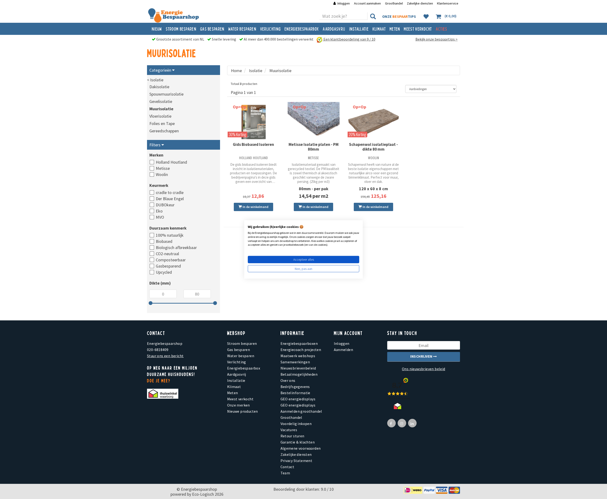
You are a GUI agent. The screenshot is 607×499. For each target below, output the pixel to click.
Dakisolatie (159, 86)
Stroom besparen (181, 29)
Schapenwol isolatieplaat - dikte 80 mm (373, 147)
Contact (287, 466)
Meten (395, 29)
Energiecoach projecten (301, 349)
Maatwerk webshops (298, 355)
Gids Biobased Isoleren (253, 144)
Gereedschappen (164, 131)
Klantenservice (447, 3)
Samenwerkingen (295, 362)
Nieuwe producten (242, 411)
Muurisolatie (161, 108)
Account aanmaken (368, 3)
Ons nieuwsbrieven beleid (423, 368)
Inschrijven (421, 356)
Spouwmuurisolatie (166, 94)
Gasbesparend (168, 265)
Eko (159, 210)
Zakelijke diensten (420, 3)
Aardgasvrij (334, 29)
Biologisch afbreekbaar (176, 247)
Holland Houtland (171, 162)
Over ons (288, 380)
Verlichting (270, 29)
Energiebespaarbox (302, 29)
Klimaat (379, 29)
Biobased (164, 241)
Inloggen (343, 3)
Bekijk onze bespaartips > (436, 39)
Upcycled (164, 272)
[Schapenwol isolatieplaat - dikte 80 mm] (374, 122)
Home (236, 70)
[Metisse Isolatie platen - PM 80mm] (314, 122)
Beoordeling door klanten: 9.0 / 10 (303, 489)
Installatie (359, 29)
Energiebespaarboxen (299, 343)
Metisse (163, 168)
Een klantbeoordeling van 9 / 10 (349, 39)
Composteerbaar (171, 259)
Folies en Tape (162, 123)
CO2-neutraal (167, 253)
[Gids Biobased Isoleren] (254, 122)
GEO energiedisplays (298, 399)
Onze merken (238, 405)
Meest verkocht (418, 29)
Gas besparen (212, 29)
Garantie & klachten (298, 442)
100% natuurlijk (170, 235)
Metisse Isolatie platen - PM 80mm (314, 147)
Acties (441, 29)
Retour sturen (292, 436)
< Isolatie (155, 80)
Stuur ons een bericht (165, 355)
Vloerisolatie (160, 116)
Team (285, 473)
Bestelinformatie (295, 392)
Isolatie (255, 70)
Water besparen (242, 29)
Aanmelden (343, 349)
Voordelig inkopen (296, 423)
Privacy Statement (297, 460)
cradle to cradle (170, 192)
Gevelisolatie (160, 101)
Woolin (162, 174)
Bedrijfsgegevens (295, 386)
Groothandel (394, 3)
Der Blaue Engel (170, 198)
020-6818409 (157, 349)
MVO (160, 217)
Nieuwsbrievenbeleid (298, 368)
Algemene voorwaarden (301, 448)
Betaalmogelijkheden (299, 374)
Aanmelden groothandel (301, 411)
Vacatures (289, 429)
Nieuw (157, 29)
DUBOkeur (165, 204)
